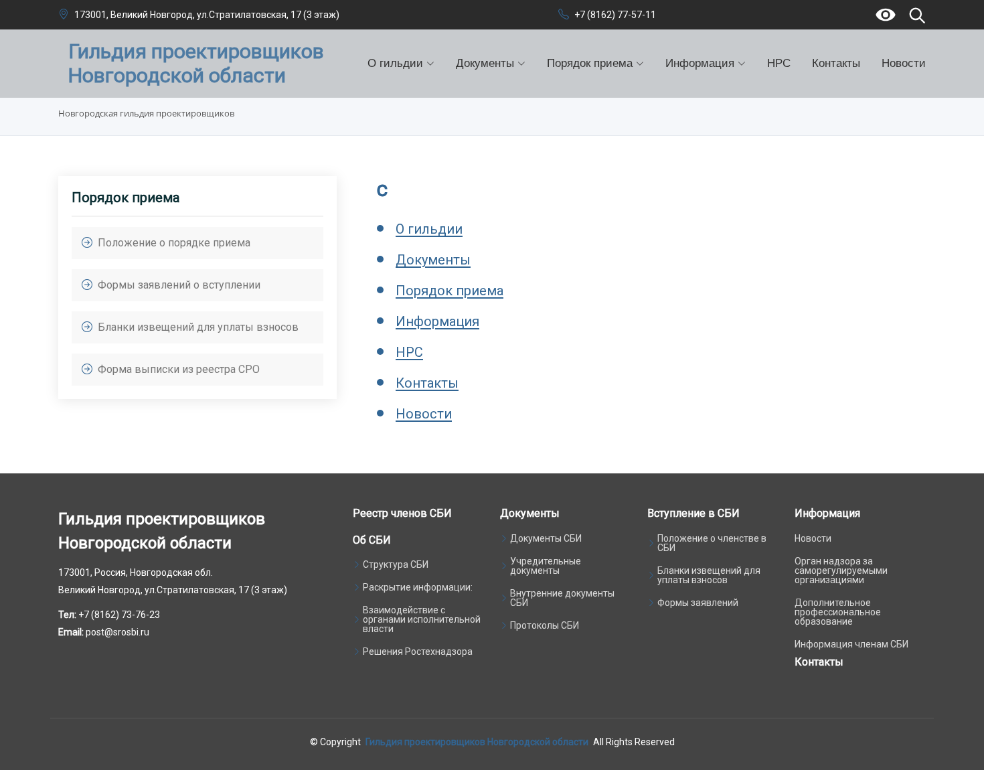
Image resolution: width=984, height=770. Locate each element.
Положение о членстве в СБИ (711, 543)
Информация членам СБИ (851, 644)
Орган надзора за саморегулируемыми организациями (841, 570)
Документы (433, 260)
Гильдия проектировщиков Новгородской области (476, 742)
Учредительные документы (545, 565)
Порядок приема (449, 291)
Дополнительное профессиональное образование (838, 612)
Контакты (836, 63)
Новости (904, 63)
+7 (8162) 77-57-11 (615, 14)
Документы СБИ (546, 538)
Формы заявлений (697, 602)
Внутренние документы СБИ (562, 598)
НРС (779, 63)
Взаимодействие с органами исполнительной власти (422, 619)
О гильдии (429, 229)
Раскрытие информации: (418, 587)
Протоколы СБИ (544, 625)
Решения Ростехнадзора (418, 651)
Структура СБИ (395, 564)
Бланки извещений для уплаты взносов (708, 575)
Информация (437, 321)
